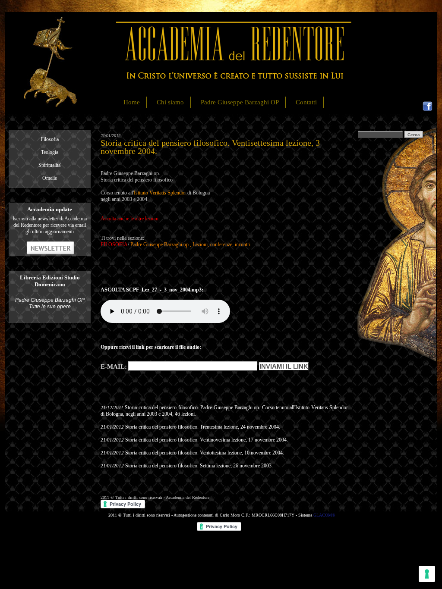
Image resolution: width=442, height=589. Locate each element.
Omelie (49, 178)
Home (131, 102)
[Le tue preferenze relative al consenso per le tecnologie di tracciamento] (427, 574)
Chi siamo (170, 102)
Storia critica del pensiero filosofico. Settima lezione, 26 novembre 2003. (199, 466)
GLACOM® (324, 515)
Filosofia (50, 139)
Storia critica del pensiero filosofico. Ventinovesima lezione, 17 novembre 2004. (206, 440)
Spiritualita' (49, 165)
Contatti (306, 102)
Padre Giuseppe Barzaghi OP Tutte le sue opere (50, 303)
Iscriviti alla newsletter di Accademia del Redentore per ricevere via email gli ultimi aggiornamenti (50, 225)
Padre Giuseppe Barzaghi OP (240, 102)
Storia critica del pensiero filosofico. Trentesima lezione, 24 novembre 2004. (202, 427)
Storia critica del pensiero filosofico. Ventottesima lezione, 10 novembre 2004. (204, 453)
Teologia (49, 152)
